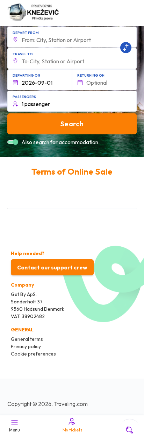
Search (72, 123)
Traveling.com (71, 403)
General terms (27, 339)
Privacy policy (26, 346)
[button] (72, 37)
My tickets (72, 430)
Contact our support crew (52, 267)
